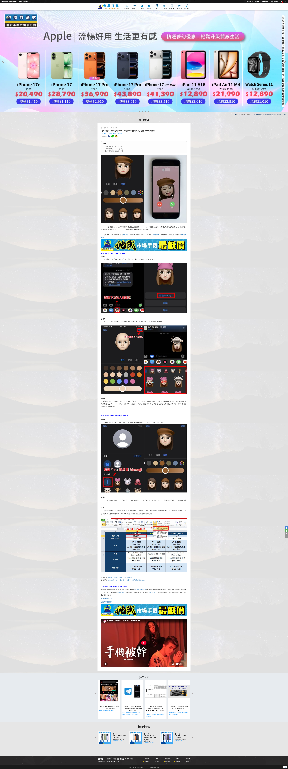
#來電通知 (109, 133)
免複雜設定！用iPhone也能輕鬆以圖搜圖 (120, 577)
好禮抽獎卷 (156, 235)
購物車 (282, 2)
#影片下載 (102, 711)
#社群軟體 (125, 712)
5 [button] (145, 111)
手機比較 (149, 8)
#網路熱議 (125, 715)
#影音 (112, 711)
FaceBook (286, 528)
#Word (148, 714)
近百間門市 (151, 592)
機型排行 (134, 8)
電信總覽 (188, 759)
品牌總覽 (147, 759)
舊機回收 (156, 8)
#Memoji (114, 133)
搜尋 (285, 1)
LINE (286, 531)
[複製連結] (116, 136)
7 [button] (148, 111)
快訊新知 (179, 8)
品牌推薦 (157, 759)
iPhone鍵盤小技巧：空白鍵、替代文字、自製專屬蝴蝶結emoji (126, 580)
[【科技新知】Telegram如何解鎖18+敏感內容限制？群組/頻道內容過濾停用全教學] (132, 691)
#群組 (136, 715)
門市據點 (164, 8)
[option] (144, 61)
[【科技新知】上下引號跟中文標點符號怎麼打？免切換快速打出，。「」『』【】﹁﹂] (179, 691)
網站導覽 (188, 761)
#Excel (170, 715)
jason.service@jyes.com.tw (111, 761)
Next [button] (285, 61)
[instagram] (250, 1)
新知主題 (147, 761)
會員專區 (276, 1)
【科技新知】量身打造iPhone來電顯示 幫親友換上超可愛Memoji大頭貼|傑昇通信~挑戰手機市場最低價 (111, 8)
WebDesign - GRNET (155, 767)
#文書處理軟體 (154, 714)
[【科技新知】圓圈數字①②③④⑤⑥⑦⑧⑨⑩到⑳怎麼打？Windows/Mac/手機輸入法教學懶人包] (155, 691)
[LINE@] (257, 1)
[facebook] (265, 1)
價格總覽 (126, 8)
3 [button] (142, 111)
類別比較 (157, 761)
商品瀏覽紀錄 (286, 534)
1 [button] (139, 111)
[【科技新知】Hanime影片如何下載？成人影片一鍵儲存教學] (109, 691)
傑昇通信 (125, 235)
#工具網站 (107, 711)
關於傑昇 (186, 8)
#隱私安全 (131, 712)
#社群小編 (137, 712)
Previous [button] (3, 61)
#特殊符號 (148, 717)
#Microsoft (161, 714)
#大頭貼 (120, 133)
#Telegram (131, 715)
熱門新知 (167, 761)
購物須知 (178, 761)
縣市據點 (167, 759)
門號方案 (171, 8)
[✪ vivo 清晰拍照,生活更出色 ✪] (144, 61)
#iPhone (103, 133)
